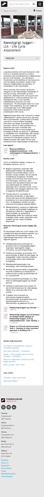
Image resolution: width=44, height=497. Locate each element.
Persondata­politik (7, 476)
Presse (3, 471)
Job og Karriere (6, 468)
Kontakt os (4, 460)
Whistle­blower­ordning (8, 474)
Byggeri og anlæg (10, 10)
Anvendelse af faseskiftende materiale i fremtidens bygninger (18, 347)
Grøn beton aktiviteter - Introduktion (17, 351)
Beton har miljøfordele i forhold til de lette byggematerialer (19, 360)
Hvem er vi (4, 463)
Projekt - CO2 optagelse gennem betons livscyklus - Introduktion (18, 355)
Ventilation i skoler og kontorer (15, 377)
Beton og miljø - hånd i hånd (14, 364)
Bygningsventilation (11, 381)
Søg (33, 4)
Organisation (5, 465)
